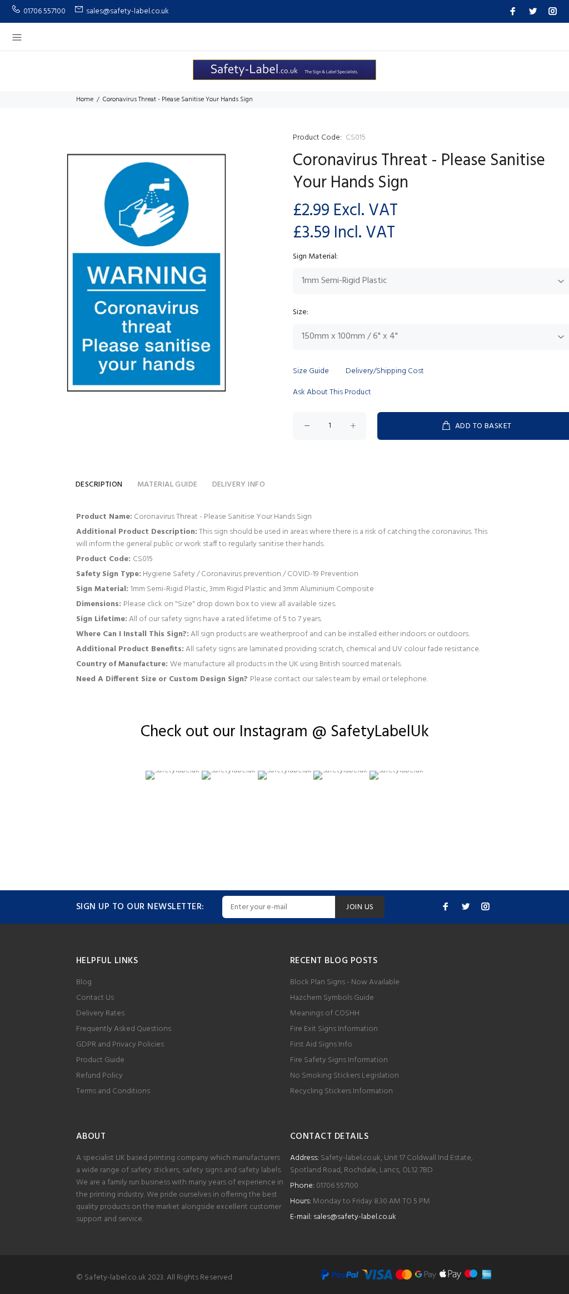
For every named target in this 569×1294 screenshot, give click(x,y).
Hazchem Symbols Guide (332, 997)
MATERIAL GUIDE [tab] (167, 484)
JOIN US (359, 907)
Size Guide (311, 371)
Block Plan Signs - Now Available (345, 982)
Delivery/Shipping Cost (385, 371)
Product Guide (100, 1060)
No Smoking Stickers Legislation (344, 1075)
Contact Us (95, 997)
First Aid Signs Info (321, 1044)
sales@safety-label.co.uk (354, 1217)
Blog (84, 982)
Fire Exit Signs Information (334, 1029)
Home (84, 99)
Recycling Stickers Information (341, 1091)
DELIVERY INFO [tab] (238, 484)
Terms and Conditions (113, 1091)
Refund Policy (99, 1075)
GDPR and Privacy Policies (120, 1044)
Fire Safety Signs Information (339, 1060)
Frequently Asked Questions (123, 1029)
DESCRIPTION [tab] (99, 484)
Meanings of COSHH (325, 1013)
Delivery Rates (100, 1013)
